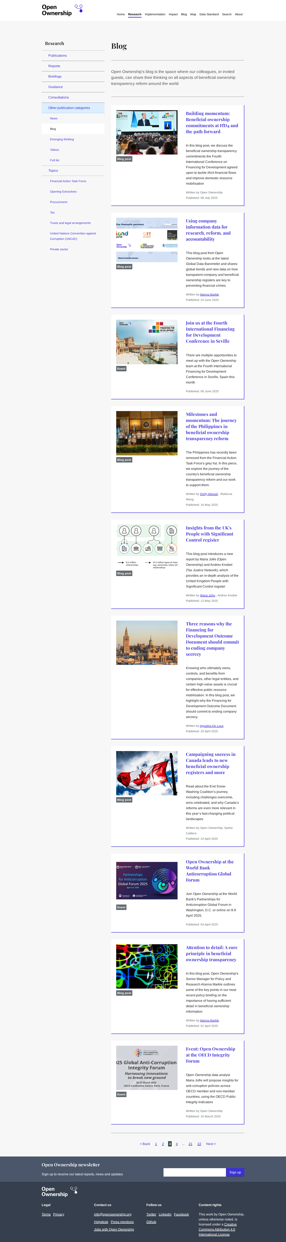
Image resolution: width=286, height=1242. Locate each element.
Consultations (58, 97)
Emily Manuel (209, 494)
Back (145, 1144)
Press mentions (122, 1222)
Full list (54, 160)
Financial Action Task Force (68, 181)
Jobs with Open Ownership (114, 1229)
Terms (46, 1214)
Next (211, 1144)
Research (135, 14)
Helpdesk (101, 1222)
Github (151, 1222)
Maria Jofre (207, 595)
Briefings (55, 76)
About (239, 14)
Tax (52, 212)
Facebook (181, 1214)
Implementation (155, 14)
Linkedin (165, 1214)
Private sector (59, 249)
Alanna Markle (209, 294)
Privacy (58, 1214)
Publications (57, 55)
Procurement (58, 202)
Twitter (151, 1214)
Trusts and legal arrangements (70, 223)
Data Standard (209, 14)
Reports (54, 66)
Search (227, 14)
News (53, 118)
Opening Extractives (63, 191)
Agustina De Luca (211, 725)
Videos (54, 149)
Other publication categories (69, 108)
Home (121, 14)
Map (193, 14)
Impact (173, 14)
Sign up (235, 1172)
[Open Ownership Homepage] (62, 11)
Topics (53, 170)
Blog (184, 14)
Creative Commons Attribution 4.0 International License (218, 1229)
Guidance (55, 87)
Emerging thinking (62, 139)
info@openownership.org (112, 1214)
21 (190, 1144)
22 (199, 1144)
